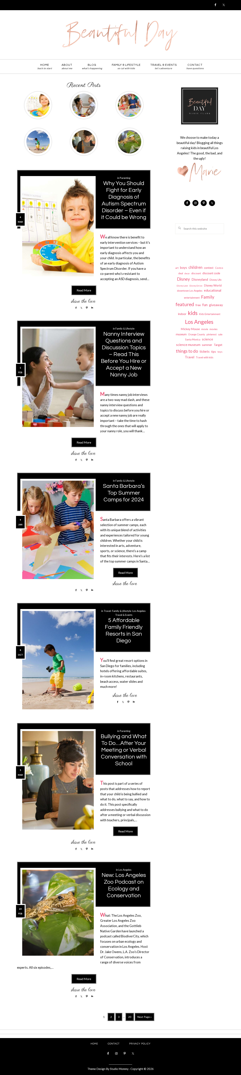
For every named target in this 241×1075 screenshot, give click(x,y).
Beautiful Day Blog (120, 35)
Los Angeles (138, 610)
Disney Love (182, 285)
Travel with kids (204, 357)
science (207, 339)
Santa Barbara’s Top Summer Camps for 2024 (124, 493)
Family (207, 297)
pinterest (212, 334)
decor (187, 273)
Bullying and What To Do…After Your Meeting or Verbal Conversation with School (124, 749)
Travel (107, 610)
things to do (187, 351)
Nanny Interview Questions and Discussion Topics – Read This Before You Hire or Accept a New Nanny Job (123, 354)
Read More (84, 290)
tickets (205, 351)
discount (196, 273)
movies (213, 329)
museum (181, 334)
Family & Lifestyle (124, 328)
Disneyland (199, 279)
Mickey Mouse (190, 329)
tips (213, 351)
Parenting (125, 177)
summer (207, 344)
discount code (211, 273)
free (198, 305)
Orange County (196, 334)
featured (184, 304)
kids (193, 313)
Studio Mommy (119, 1068)
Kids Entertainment (209, 314)
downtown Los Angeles (189, 290)
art (176, 267)
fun (204, 305)
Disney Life (215, 279)
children (195, 267)
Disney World (213, 285)
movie (204, 329)
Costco (219, 267)
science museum (188, 345)
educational (212, 290)
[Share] (75, 308)
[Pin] (86, 308)
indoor (182, 314)
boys (183, 268)
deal (180, 273)
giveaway (216, 305)
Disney (183, 279)
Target (218, 344)
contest (209, 267)
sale (220, 334)
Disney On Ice (195, 285)
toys (219, 351)
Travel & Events (123, 614)
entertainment (192, 297)
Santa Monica (192, 339)
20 (131, 1016)
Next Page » (144, 1018)
